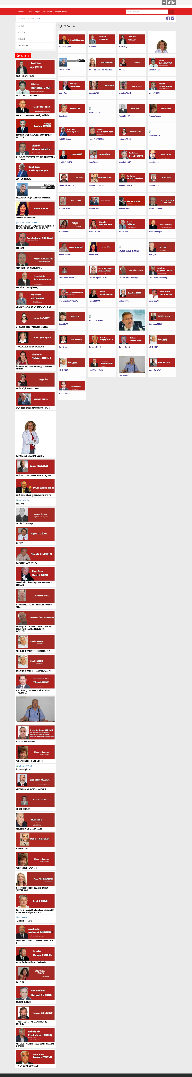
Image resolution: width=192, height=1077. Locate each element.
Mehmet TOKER (95, 208)
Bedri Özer (63, 93)
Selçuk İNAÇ (132, 319)
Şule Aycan (63, 347)
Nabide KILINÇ (94, 231)
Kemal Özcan (154, 162)
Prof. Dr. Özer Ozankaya (128, 277)
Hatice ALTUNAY (125, 139)
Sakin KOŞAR (154, 301)
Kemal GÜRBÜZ (125, 162)
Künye (30, 11)
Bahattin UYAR (155, 69)
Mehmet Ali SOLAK (96, 185)
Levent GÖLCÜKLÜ (66, 185)
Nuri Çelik (152, 254)
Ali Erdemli (93, 46)
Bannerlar (21, 32)
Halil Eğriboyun (65, 139)
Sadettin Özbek (125, 301)
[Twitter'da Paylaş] (173, 18)
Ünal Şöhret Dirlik (96, 370)
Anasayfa (21, 18)
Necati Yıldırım (65, 254)
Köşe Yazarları (47, 11)
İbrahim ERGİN (154, 135)
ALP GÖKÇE (123, 46)
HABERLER (21, 39)
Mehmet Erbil (64, 208)
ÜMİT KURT (153, 347)
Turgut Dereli (124, 347)
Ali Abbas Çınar (65, 46)
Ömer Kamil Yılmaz (66, 277)
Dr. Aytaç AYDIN (125, 93)
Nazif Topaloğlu (155, 231)
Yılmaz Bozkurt (65, 393)
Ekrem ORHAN (154, 93)
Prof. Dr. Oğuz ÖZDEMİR (98, 277)
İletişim (37, 11)
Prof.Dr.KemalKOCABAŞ (158, 277)
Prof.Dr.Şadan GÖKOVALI (68, 301)
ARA (171, 12)
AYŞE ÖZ (122, 69)
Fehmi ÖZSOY (124, 116)
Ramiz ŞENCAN (94, 301)
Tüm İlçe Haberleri (60, 11)
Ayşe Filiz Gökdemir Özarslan (100, 69)
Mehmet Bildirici (125, 185)
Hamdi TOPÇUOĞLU (96, 139)
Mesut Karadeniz (156, 208)
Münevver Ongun (66, 231)
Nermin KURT (94, 254)
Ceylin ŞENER (94, 93)
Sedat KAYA (63, 324)
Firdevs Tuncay (155, 116)
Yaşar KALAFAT (155, 370)
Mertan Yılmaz (125, 208)
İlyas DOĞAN (94, 162)
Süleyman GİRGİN (155, 324)
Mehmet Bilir (154, 185)
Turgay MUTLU (95, 347)
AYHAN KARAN (64, 69)
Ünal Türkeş (123, 375)
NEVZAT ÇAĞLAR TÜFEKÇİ (129, 251)
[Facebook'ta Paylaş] (168, 18)
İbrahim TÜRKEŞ (65, 162)
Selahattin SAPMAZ (96, 320)
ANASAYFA (22, 11)
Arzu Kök (162, 42)
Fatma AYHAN (94, 112)
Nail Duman (123, 231)
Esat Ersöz (63, 116)
